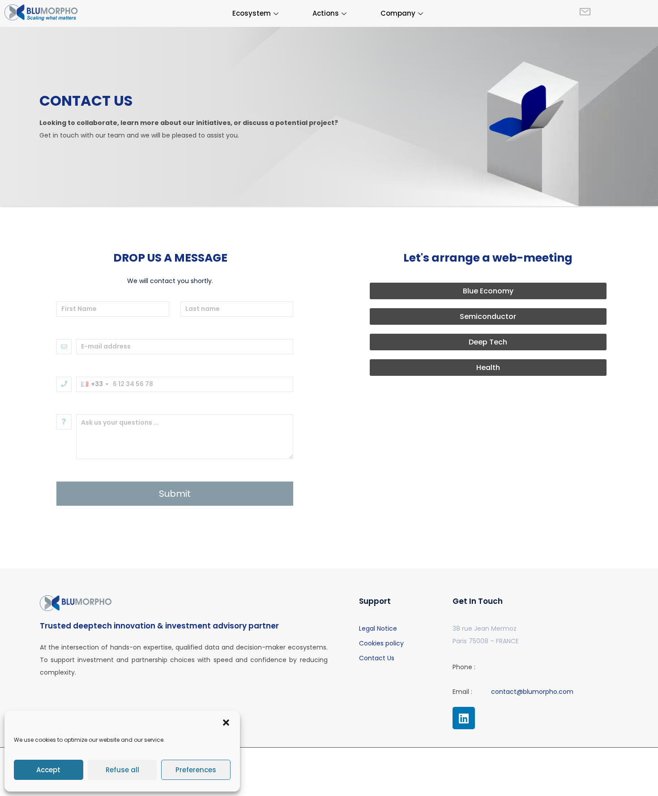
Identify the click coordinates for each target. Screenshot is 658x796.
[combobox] (95, 384)
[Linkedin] (464, 718)
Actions (325, 13)
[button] (226, 722)
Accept (48, 769)
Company (397, 13)
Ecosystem (251, 13)
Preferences (195, 769)
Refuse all (122, 769)
